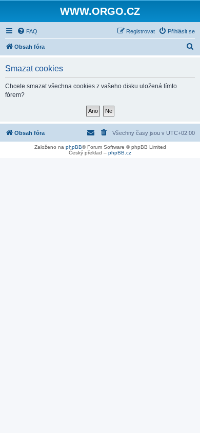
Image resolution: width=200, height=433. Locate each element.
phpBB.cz (119, 152)
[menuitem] (27, 31)
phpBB (74, 147)
